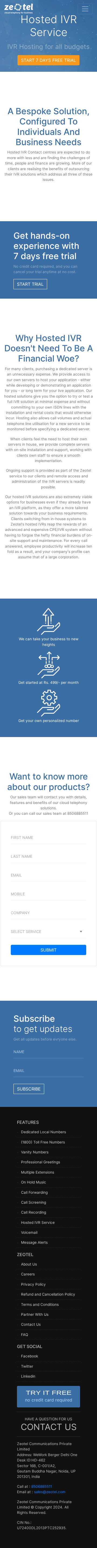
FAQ (24, 1334)
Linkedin (28, 1376)
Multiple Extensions (37, 1172)
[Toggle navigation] (85, 8)
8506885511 (41, 1486)
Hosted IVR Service (38, 1222)
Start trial (30, 284)
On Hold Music (33, 1182)
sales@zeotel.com (49, 1492)
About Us (29, 1264)
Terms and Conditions (40, 1304)
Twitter (27, 1366)
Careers (28, 1274)
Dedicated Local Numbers (43, 1132)
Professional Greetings (40, 1162)
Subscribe (29, 1089)
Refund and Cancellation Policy (48, 1294)
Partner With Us (34, 1314)
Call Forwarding (34, 1192)
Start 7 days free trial (48, 60)
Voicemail (29, 1232)
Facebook (29, 1356)
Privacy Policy (33, 1284)
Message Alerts (34, 1242)
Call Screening (33, 1202)
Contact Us (31, 1324)
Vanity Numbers (34, 1152)
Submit (48, 950)
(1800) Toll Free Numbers (43, 1142)
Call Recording (33, 1212)
